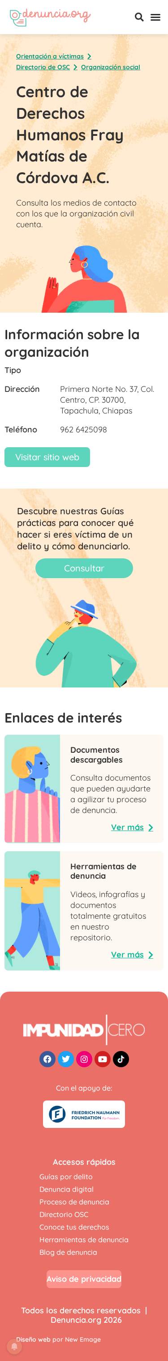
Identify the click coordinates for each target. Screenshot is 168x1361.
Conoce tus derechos (74, 1226)
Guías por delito (66, 1176)
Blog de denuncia (68, 1252)
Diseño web (33, 1339)
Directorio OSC (63, 1214)
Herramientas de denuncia (84, 1239)
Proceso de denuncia (74, 1201)
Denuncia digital (66, 1189)
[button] (139, 17)
